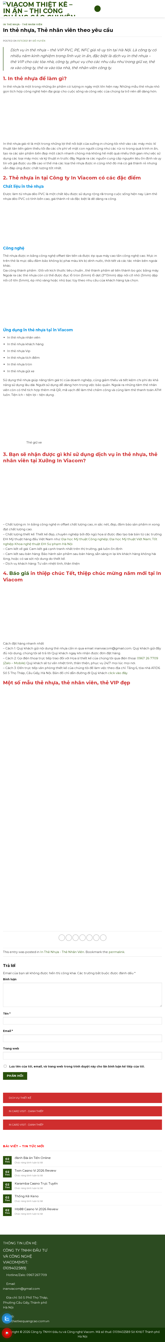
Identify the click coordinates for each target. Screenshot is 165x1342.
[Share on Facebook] (69, 937)
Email (8, 1031)
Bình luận (9, 979)
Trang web (11, 1048)
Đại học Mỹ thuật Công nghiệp (84, 539)
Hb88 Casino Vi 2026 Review (36, 1209)
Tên (6, 1013)
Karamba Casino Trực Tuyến (36, 1183)
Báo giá (19, 573)
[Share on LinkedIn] (103, 937)
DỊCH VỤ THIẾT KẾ (20, 1097)
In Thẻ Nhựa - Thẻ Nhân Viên (22, 24)
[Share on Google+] (96, 937)
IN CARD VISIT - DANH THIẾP (26, 1111)
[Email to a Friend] (82, 937)
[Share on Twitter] (75, 937)
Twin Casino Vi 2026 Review (35, 1170)
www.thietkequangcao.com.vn (26, 1321)
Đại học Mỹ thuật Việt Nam (130, 539)
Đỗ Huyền (39, 41)
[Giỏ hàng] (159, 8)
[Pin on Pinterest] (89, 937)
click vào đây (117, 673)
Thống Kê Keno (27, 1196)
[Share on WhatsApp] (62, 937)
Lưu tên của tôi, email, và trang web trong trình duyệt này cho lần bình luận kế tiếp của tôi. (77, 1066)
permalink (116, 952)
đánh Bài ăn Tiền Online (33, 1158)
